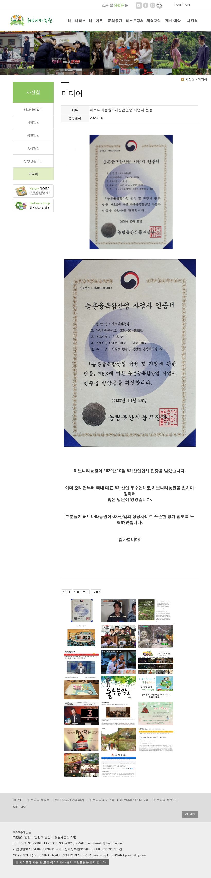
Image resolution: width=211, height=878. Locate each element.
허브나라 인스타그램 (134, 800)
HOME (17, 800)
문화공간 (115, 21)
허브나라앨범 (33, 109)
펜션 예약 (173, 21)
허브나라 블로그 (165, 800)
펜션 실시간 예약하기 (69, 800)
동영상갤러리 (33, 161)
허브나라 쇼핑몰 (38, 800)
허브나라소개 (77, 25)
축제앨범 (33, 148)
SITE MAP (20, 807)
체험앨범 (33, 122)
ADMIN (190, 814)
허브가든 (96, 21)
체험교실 (153, 21)
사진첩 (192, 21)
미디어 (33, 174)
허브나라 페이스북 (102, 800)
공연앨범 (33, 135)
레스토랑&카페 (134, 25)
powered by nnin (135, 855)
